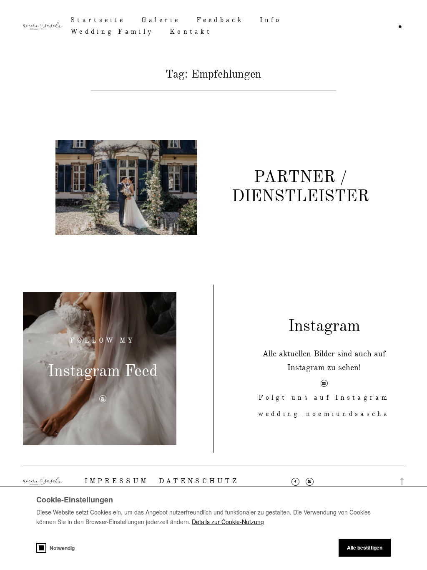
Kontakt (191, 32)
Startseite (97, 20)
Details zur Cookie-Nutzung (228, 521)
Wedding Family (111, 32)
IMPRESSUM (117, 481)
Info (271, 20)
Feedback (220, 20)
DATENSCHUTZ (199, 481)
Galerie (160, 20)
